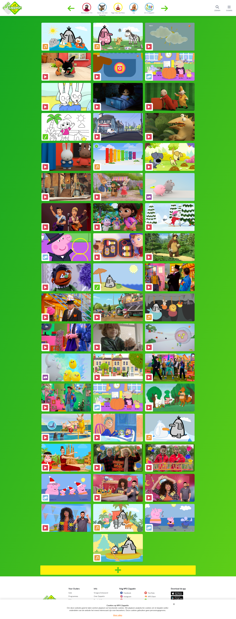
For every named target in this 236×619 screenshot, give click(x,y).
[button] (164, 8)
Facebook (127, 593)
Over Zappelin (99, 596)
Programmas (73, 596)
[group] (87, 8)
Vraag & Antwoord (101, 593)
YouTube (151, 593)
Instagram (127, 597)
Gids (70, 593)
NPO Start (152, 597)
